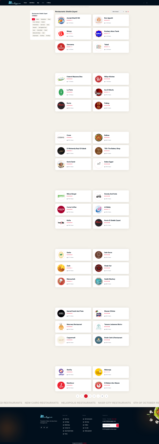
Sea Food (43, 24)
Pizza (49, 19)
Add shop (87, 422)
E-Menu (49, 2)
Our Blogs (67, 422)
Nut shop (42, 35)
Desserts (34, 27)
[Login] (146, 2)
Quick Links (64, 415)
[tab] (126, 11)
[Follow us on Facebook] (41, 427)
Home (25, 2)
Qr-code (86, 428)
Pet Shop (48, 35)
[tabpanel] (92, 203)
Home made (39, 30)
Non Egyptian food (42, 27)
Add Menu (31, 2)
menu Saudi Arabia (69, 430)
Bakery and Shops (36, 32)
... (98, 396)
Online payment (88, 430)
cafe (43, 32)
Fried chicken (35, 24)
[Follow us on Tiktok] (47, 427)
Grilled (37, 19)
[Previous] (77, 396)
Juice (34, 30)
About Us (67, 419)
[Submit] (117, 425)
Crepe (45, 30)
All (33, 19)
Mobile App (67, 425)
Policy (66, 433)
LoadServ (85, 443)
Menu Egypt (114, 429)
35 (102, 396)
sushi (48, 24)
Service (84, 415)
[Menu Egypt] (14, 2)
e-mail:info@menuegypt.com (109, 421)
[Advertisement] (42, 50)
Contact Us (67, 428)
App (38, 2)
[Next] (106, 396)
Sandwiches (43, 19)
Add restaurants (88, 419)
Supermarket (35, 35)
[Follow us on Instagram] (44, 427)
